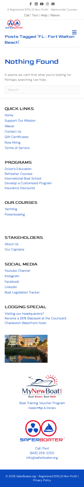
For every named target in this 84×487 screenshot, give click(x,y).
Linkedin (11, 287)
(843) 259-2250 (42, 453)
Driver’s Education (18, 169)
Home (9, 115)
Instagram (12, 276)
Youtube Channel (17, 270)
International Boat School (23, 178)
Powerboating (15, 214)
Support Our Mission (20, 120)
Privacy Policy (42, 480)
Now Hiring (13, 142)
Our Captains (14, 249)
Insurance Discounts (20, 188)
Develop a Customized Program (28, 183)
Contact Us (13, 131)
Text (35, 15)
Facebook (12, 281)
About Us (11, 244)
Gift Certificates (16, 137)
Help (44, 15)
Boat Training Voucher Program (42, 403)
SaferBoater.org (26, 476)
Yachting (11, 209)
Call (27, 15)
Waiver (55, 15)
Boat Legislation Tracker (22, 292)
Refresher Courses (18, 174)
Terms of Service (17, 148)
